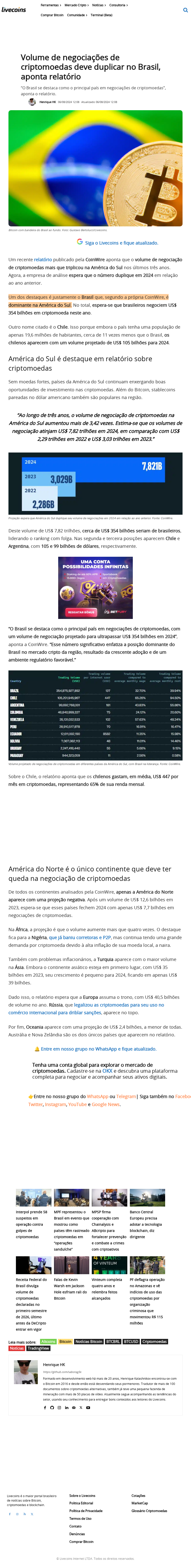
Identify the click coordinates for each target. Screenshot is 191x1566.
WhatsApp (97, 1096)
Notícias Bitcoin (89, 1341)
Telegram (126, 1096)
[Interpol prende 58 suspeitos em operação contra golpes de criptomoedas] (33, 1198)
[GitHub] (52, 1407)
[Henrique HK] (33, 102)
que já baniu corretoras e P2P (80, 937)
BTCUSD (131, 1341)
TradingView (38, 1348)
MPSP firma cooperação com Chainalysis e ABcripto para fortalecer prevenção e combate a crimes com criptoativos (109, 1231)
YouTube (77, 1104)
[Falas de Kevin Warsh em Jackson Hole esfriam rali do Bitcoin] (72, 1265)
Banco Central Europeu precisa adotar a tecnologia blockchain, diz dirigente (146, 1224)
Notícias (17, 1348)
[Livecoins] (13, 11)
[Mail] (74, 1407)
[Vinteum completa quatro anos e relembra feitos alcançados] (109, 1265)
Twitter (35, 1104)
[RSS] (24, 1514)
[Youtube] (88, 1407)
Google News (106, 1104)
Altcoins (48, 1341)
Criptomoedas (155, 1341)
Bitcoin (65, 1341)
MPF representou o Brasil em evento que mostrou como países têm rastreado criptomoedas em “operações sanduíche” (71, 1231)
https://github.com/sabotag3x (62, 1372)
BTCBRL (113, 1341)
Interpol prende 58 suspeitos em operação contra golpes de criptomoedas (31, 1224)
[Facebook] (45, 1407)
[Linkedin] (66, 1407)
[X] (81, 1407)
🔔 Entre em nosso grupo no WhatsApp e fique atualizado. (95, 1049)
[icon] (186, 10)
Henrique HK (48, 102)
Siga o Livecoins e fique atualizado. (121, 243)
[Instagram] (59, 1407)
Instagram (55, 1104)
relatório (43, 259)
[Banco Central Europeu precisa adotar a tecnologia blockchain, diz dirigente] (147, 1198)
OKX (107, 1070)
